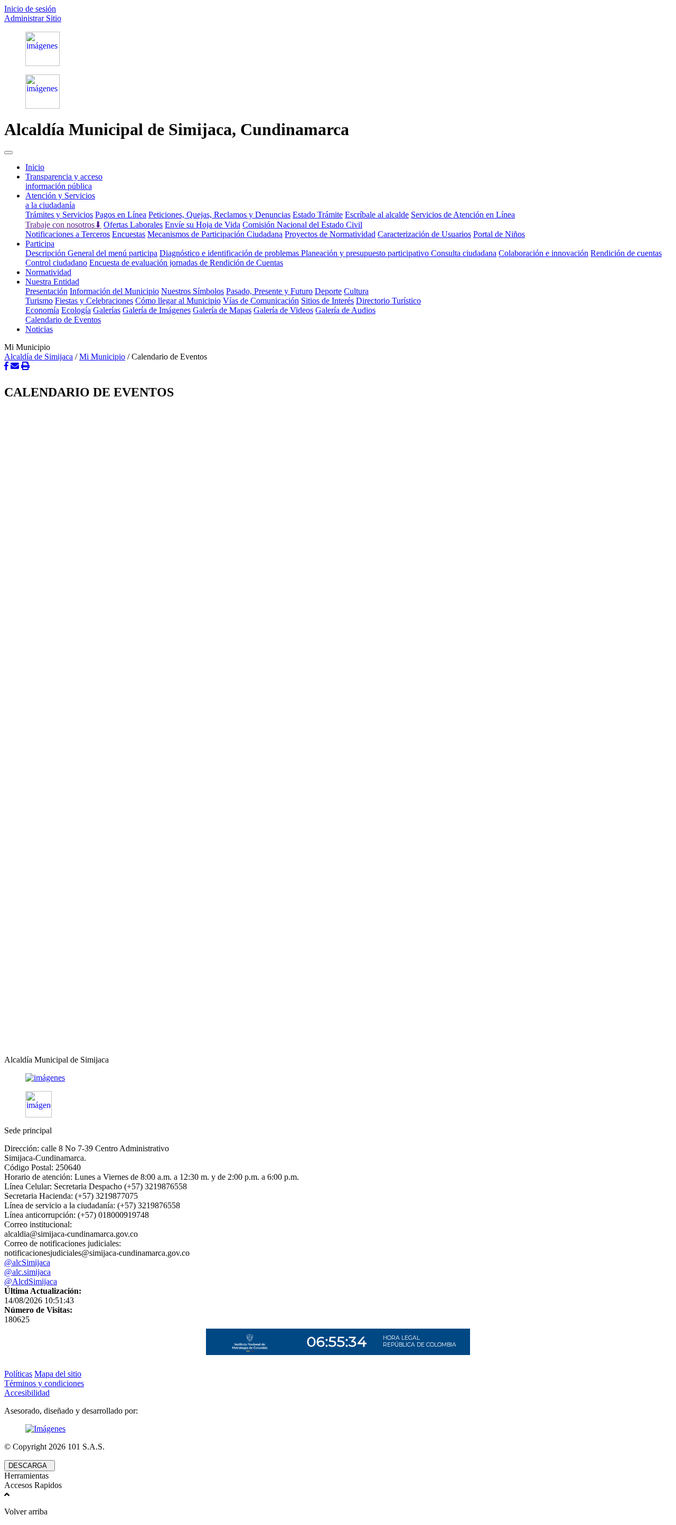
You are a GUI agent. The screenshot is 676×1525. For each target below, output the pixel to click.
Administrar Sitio (32, 18)
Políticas (18, 1373)
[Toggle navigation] (8, 152)
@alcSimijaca (27, 1262)
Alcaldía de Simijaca (38, 356)
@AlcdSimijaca (30, 1281)
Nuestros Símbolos (192, 291)
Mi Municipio (102, 356)
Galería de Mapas (222, 310)
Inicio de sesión (30, 8)
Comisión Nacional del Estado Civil (302, 224)
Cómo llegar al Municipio (178, 300)
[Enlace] (338, 49)
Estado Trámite (318, 214)
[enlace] (338, 1078)
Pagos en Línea (120, 214)
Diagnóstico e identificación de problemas (230, 253)
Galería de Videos (283, 310)
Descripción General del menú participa (91, 253)
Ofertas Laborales (133, 224)
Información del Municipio (114, 291)
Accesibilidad (27, 1392)
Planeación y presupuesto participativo (366, 253)
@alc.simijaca (27, 1271)
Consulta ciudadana (463, 253)
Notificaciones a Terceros (67, 234)
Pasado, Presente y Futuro (269, 291)
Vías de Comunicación (261, 300)
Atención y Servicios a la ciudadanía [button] (60, 200)
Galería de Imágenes (157, 310)
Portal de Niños (499, 234)
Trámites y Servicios (59, 214)
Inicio (34, 167)
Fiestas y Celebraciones (94, 300)
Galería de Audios (345, 310)
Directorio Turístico (388, 300)
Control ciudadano (56, 262)
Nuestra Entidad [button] (52, 281)
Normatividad (48, 272)
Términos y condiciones (44, 1383)
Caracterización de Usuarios (424, 234)
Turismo (39, 300)
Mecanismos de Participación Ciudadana (215, 234)
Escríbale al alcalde (377, 214)
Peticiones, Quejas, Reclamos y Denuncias (219, 214)
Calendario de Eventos (63, 319)
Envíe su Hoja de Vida (202, 224)
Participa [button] (39, 243)
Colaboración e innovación (543, 253)
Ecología (76, 310)
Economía (42, 310)
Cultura (356, 291)
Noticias (39, 329)
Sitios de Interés (327, 300)
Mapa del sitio (57, 1373)
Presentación (46, 291)
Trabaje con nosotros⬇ (63, 224)
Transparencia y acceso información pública (63, 181)
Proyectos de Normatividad (330, 234)
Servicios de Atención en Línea (463, 214)
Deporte (328, 291)
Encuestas (128, 234)
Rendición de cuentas (626, 253)
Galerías (106, 310)
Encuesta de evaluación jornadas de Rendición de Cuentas (186, 262)
